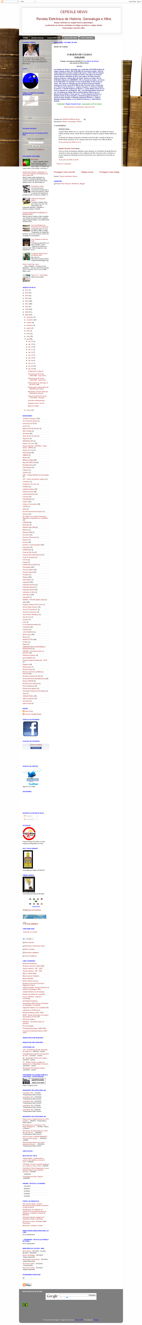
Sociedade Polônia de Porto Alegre (34, 691)
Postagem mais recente (64, 172)
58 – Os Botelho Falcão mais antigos (35, 1058)
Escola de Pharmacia (30, 537)
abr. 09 (30, 360)
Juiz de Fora (27, 617)
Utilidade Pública (28, 696)
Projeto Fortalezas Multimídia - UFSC (35, 660)
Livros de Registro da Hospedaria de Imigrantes (39, 226)
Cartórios (26, 472)
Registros (26, 664)
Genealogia (72, 121)
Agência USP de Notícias (31, 428)
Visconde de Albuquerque (36, 400)
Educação (26, 525)
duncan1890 (79, 1320)
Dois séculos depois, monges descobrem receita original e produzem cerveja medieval (35, 1205)
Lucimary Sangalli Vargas (33, 714)
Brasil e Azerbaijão (29, 1255)
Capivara (26, 470)
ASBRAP (25, 455)
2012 (27, 304)
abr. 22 (30, 347)
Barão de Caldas (33, 406)
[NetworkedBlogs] (36, 745)
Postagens (29, 816)
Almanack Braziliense (30, 963)
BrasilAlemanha (28, 465)
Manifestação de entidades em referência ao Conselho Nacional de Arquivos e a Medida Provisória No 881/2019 (34, 1212)
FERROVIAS (27, 550)
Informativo (26, 594)
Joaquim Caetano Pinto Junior (33, 604)
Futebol (25, 562)
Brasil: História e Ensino (30, 981)
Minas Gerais (27, 634)
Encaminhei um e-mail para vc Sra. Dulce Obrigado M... (34, 1125)
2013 (27, 301)
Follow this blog (36, 747)
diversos (25, 514)
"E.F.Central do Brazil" (30, 421)
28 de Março (27, 1251)
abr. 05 (30, 366)
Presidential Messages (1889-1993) (34, 1028)
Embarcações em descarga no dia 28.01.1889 (38, 383)
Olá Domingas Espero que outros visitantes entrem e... (34, 1143)
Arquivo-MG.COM (53, 38)
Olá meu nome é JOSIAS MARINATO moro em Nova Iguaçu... (35, 1137)
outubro (29, 322)
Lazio (24, 622)
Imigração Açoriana (29, 584)
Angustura (26, 438)
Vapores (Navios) (28, 698)
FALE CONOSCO (87, 38)
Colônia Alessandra (29, 494)
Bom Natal (34, 159)
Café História (27, 467)
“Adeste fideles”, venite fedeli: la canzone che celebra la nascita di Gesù (34, 1160)
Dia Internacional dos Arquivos (33, 511)
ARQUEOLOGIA (28, 441)
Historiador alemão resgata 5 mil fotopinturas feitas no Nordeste (33, 1218)
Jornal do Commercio (30, 612)
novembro (30, 320)
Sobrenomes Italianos (30, 688)
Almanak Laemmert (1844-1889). (34, 966)
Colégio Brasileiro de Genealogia (33, 992)
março (29, 410)
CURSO (25, 506)
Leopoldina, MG (28, 1093)
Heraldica (26, 574)
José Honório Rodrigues (31, 614)
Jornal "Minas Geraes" (30, 607)
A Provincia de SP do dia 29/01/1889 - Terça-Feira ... (38, 374)
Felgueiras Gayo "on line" (36, 403)
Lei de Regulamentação (30, 624)
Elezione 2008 (27, 532)
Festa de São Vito (28, 552)
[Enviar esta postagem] (84, 119)
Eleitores (25, 530)
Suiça (24, 693)
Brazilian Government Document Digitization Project (33, 984)
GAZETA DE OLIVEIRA (30, 564)
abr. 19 (30, 355)
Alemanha (26, 433)
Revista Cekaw (27, 669)
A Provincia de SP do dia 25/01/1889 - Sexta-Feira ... (38, 379)
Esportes (25, 540)
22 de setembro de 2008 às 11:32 (70, 142)
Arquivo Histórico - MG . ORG (32, 971)
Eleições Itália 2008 (29, 527)
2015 (27, 295)
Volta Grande (27, 703)
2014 (27, 298)
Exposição (26, 547)
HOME (25, 38)
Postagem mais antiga (109, 172)
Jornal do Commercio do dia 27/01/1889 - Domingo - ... (37, 396)
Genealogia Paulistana (30, 1001)
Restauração (27, 667)
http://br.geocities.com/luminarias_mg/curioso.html (79, 107)
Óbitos (25, 644)
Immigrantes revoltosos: (36, 371)
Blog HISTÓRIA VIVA (29, 462)
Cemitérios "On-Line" (29, 484)
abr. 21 (30, 349)
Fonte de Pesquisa (29, 557)
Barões (65, 121)
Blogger (96, 1320)
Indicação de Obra (29, 592)
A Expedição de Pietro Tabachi (33, 1176)
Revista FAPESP (28, 681)
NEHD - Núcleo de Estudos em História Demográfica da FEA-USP (35, 1016)
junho (29, 333)
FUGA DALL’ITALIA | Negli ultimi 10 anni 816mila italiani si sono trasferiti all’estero (36, 1170)
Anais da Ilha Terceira (30, 436)
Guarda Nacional (28, 572)
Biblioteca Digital (28, 460)
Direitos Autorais (37, 38)
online (25, 69)
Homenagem (27, 579)
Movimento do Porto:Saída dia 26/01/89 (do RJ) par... (38, 392)
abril (28, 339)
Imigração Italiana (28, 589)
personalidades (28, 658)
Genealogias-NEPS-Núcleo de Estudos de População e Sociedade (35, 1004)
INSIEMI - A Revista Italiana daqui (34, 599)
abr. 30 (30, 341)
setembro (30, 325)
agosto (29, 328)
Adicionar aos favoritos (32, 910)
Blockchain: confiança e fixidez (33, 1225)
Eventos (25, 542)
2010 (27, 309)
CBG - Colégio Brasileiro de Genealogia (36, 475)
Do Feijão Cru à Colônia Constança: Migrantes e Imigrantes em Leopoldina (35, 517)
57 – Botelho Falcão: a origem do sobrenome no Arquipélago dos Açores (35, 1063)
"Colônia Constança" (29, 418)
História (79, 121)
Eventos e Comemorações (31, 545)
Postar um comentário (64, 164)
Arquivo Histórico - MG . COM (32, 968)
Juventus (26, 619)
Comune (25, 496)
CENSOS (26, 486)
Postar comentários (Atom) (68, 176)
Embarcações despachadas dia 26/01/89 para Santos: (38, 388)
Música (25, 637)
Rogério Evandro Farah (67, 148)
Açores (25, 426)
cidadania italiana (28, 489)
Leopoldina (26, 627)
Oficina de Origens (29, 1019)
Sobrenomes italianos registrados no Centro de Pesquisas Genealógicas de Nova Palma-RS (35, 173)
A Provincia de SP (28, 423)
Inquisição (26, 597)
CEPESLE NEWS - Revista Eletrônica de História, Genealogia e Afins (36, 988)
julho (28, 331)
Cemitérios (26, 481)
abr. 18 (30, 358)
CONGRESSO (27, 499)
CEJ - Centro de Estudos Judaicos (34, 479)
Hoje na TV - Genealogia (39, 275)
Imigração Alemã (28, 587)
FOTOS (25, 560)
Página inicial (87, 172)
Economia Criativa (29, 1263)
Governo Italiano (28, 569)
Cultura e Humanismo (30, 504)
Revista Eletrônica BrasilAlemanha (34, 678)
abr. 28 (30, 344)
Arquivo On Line (28, 450)
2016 (27, 293)
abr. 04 (30, 369)
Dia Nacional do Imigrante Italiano (34, 1068)
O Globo (25, 642)
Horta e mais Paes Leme (31, 264)
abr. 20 (30, 352)
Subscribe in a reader (30, 932)
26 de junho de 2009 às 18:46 (68, 160)
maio (28, 336)
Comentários (29, 819)
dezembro (30, 317)
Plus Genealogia (28, 1026)
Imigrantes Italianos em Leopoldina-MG (36, 1007)
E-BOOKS (26, 522)
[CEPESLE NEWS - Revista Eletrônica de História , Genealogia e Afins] (34, 946)
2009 (27, 312)
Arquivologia (27, 452)
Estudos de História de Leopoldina (34, 994)
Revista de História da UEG (32, 676)
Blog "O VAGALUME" (29, 973)
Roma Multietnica (28, 686)
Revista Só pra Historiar (30, 683)
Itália (24, 602)
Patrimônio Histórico (29, 655)
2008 (27, 315)
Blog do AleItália (28, 978)
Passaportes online (37, 186)
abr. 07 (30, 363)
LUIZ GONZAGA (28, 632)
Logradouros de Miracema (31, 1010)
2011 (26, 306)
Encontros (26, 535)
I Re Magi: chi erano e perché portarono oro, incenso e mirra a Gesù (36, 1165)
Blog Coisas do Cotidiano (31, 976)
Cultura (25, 501)
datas (24, 509)
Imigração (26, 582)
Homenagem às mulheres (31, 1259)
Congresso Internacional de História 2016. (39, 254)
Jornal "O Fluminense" (30, 609)
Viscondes (26, 701)
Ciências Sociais (28, 491)
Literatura (26, 629)
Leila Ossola (29, 711)
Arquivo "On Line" (28, 443)
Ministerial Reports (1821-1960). (33, 1012)
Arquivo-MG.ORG (70, 38)
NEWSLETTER (28, 639)
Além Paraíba (27, 431)
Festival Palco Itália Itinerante (32, 555)
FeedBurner (40, 149)
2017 (27, 290)
